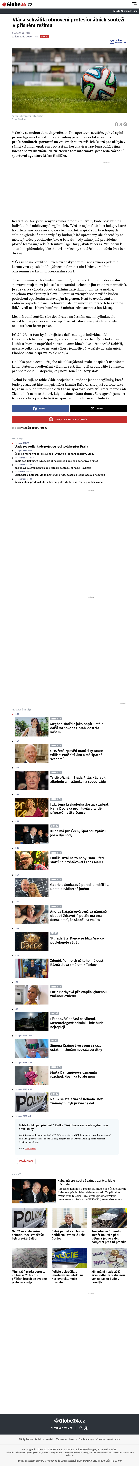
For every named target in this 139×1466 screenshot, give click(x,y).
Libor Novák (30, 1148)
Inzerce (73, 1439)
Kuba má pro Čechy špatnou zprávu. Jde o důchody (78, 833)
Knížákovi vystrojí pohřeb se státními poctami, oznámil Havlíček (53, 467)
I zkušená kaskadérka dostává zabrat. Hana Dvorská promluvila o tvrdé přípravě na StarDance (79, 808)
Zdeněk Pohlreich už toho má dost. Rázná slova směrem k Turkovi (77, 963)
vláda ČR (26, 427)
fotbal (43, 427)
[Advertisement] (69, 188)
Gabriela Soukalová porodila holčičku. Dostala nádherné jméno (79, 887)
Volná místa (113, 1439)
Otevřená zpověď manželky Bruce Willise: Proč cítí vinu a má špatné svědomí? (76, 755)
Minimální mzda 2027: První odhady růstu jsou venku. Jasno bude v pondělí (108, 1277)
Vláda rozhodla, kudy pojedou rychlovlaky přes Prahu (51, 446)
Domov (16, 1173)
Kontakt (50, 1439)
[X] (121, 124)
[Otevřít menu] (134, 4)
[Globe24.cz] (17, 4)
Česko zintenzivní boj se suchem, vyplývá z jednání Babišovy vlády (54, 453)
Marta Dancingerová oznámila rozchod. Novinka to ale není (73, 1074)
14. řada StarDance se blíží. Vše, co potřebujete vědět (77, 940)
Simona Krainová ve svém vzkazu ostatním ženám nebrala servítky (76, 1047)
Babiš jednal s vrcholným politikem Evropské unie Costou (69, 1234)
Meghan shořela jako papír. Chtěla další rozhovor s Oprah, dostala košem (76, 728)
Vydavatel (61, 1439)
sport (35, 427)
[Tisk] (125, 124)
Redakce (39, 1439)
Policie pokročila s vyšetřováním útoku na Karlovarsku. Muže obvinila (68, 1277)
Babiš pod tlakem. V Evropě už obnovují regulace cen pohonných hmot (56, 461)
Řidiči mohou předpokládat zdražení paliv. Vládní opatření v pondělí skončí (59, 482)
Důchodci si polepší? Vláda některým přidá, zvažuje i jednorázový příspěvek (60, 474)
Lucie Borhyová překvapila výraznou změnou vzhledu (78, 994)
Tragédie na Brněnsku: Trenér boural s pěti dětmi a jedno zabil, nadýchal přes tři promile (109, 1236)
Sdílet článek (118, 41)
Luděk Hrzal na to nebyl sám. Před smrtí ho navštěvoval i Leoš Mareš (77, 860)
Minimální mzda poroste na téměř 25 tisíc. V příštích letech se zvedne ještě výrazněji (29, 1277)
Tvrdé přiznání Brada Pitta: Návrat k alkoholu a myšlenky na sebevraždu (78, 779)
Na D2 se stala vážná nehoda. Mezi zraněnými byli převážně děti (77, 1101)
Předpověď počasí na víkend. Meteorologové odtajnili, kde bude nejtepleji (77, 1023)
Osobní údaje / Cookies (92, 1439)
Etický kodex (26, 1439)
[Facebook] (116, 124)
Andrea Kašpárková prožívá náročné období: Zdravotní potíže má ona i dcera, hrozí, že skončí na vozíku (78, 916)
